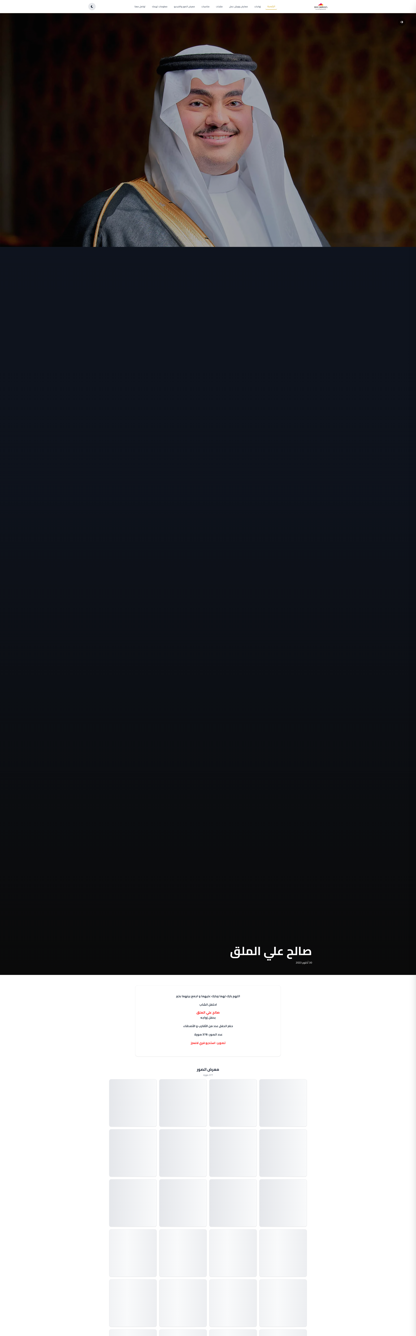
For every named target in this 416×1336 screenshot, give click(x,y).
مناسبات (205, 6)
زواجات (257, 6)
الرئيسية (271, 6)
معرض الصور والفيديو (184, 6)
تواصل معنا (139, 6)
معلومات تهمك (159, 6)
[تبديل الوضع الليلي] (92, 6)
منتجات (219, 6)
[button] (283, 1103)
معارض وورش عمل (238, 6)
